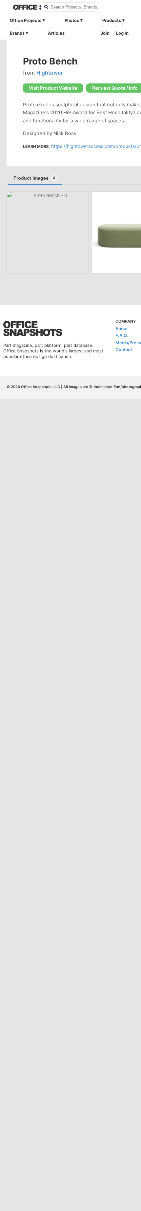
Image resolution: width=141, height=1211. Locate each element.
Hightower (49, 72)
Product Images (34, 178)
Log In (122, 33)
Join (105, 33)
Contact (123, 349)
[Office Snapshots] (23, 7)
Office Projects (25, 20)
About (121, 328)
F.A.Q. (121, 335)
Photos (72, 20)
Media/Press (128, 342)
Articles (56, 33)
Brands (17, 33)
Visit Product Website (53, 88)
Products (111, 20)
